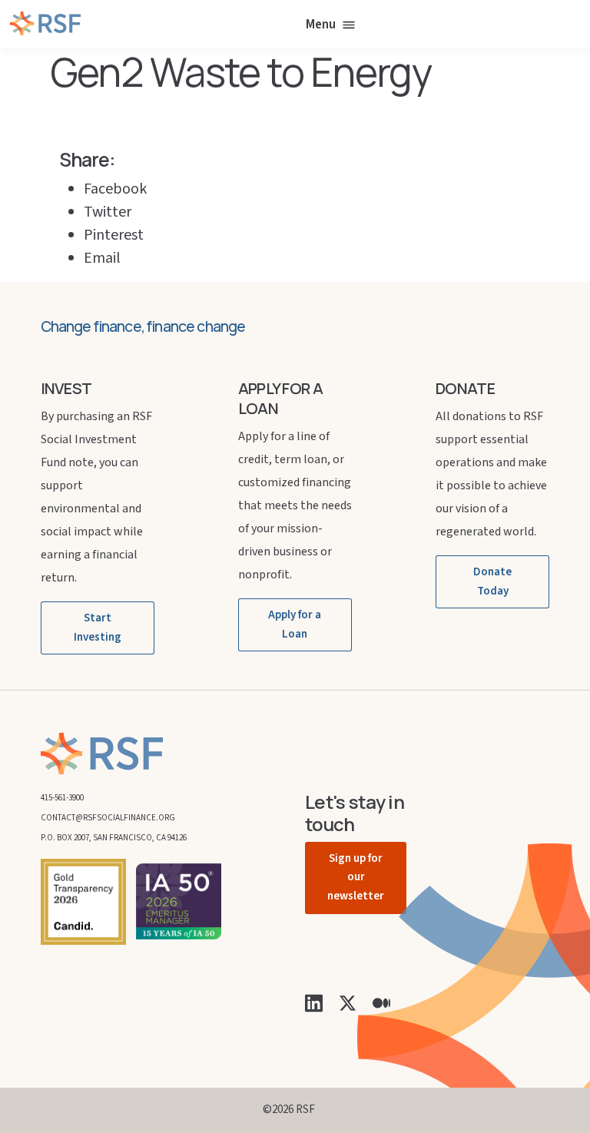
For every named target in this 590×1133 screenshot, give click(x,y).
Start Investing (97, 627)
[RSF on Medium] (381, 1002)
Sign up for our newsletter (355, 877)
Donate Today (492, 581)
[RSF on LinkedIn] (314, 1002)
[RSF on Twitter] (347, 1002)
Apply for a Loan (294, 624)
